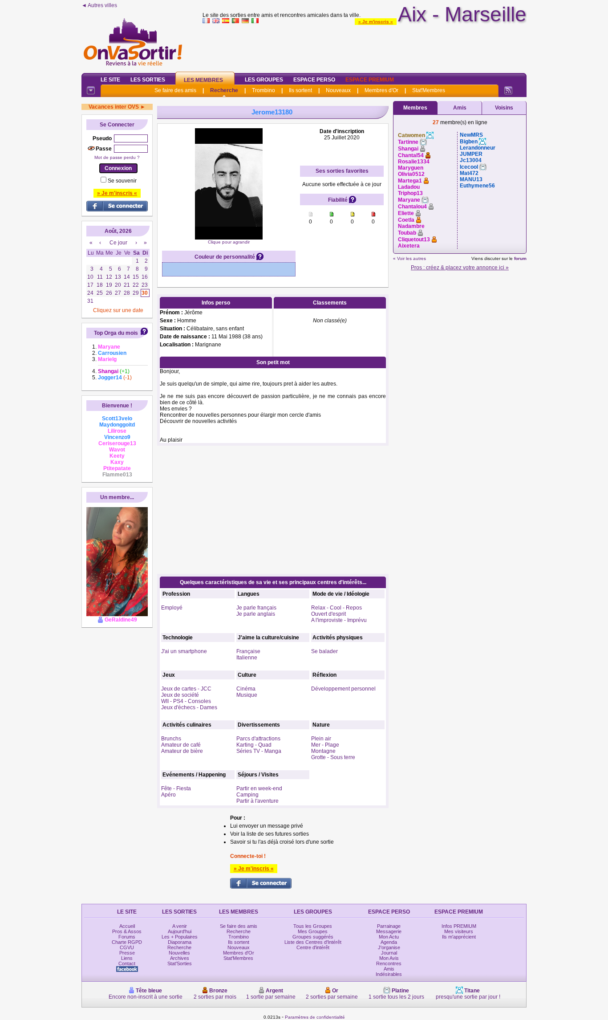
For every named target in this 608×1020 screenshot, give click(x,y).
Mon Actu (389, 936)
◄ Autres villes (99, 5)
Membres (415, 108)
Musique (246, 695)
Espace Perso (314, 80)
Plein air (321, 739)
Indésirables (389, 974)
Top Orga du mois (116, 333)
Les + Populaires (180, 936)
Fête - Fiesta (176, 788)
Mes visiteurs (458, 931)
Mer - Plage (325, 745)
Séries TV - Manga (258, 751)
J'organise (389, 947)
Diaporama (179, 942)
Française (248, 651)
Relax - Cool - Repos (336, 608)
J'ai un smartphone (184, 651)
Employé (171, 608)
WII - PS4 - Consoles (186, 701)
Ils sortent (300, 90)
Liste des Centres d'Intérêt (312, 942)
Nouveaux (338, 90)
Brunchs (171, 739)
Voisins (504, 108)
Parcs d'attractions (258, 739)
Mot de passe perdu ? (117, 157)
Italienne (246, 657)
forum (520, 258)
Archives (179, 958)
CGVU (127, 947)
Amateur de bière (182, 751)
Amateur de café (181, 745)
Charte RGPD (127, 942)
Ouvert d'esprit (328, 614)
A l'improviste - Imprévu (339, 620)
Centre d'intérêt (312, 947)
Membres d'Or (381, 90)
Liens (127, 958)
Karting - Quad (254, 745)
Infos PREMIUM (459, 926)
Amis (459, 108)
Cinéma (245, 689)
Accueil (127, 926)
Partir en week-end (259, 788)
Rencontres (388, 963)
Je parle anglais (255, 614)
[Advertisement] (365, 46)
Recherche (224, 90)
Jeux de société (180, 695)
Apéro (168, 795)
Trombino (263, 90)
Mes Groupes (313, 931)
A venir (179, 926)
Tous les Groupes (312, 926)
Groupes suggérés (312, 936)
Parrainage (389, 926)
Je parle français (256, 608)
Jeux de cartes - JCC (186, 689)
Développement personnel (343, 689)
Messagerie (388, 931)
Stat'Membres (428, 90)
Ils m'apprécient (459, 936)
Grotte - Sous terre (333, 757)
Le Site (110, 80)
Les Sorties (147, 80)
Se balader (324, 651)
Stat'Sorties (179, 963)
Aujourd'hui (179, 931)
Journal (389, 952)
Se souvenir (122, 181)
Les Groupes (264, 80)
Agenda (389, 942)
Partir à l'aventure (257, 801)
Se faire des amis (175, 90)
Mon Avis (389, 958)
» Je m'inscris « (375, 21)
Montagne (323, 751)
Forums (126, 936)
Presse (127, 952)
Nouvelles (179, 952)
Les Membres (203, 80)
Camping (247, 795)
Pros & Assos (127, 931)
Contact (126, 963)
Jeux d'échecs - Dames (189, 707)
